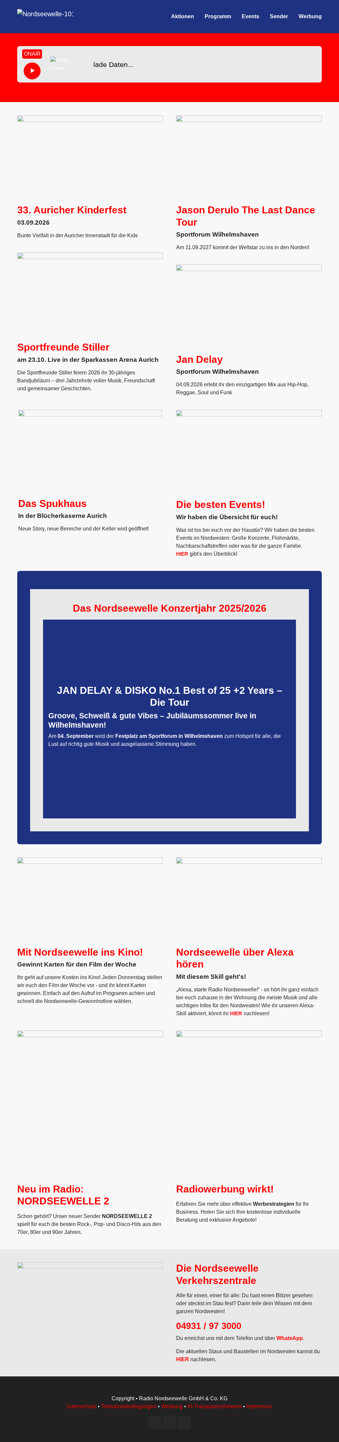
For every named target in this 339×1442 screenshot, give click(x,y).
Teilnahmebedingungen (129, 1406)
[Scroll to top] (324, 1427)
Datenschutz (81, 1406)
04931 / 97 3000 (208, 1326)
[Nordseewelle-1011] (45, 16)
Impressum (259, 1406)
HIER (182, 554)
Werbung (172, 1406)
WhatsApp (289, 1338)
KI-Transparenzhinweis (214, 1406)
